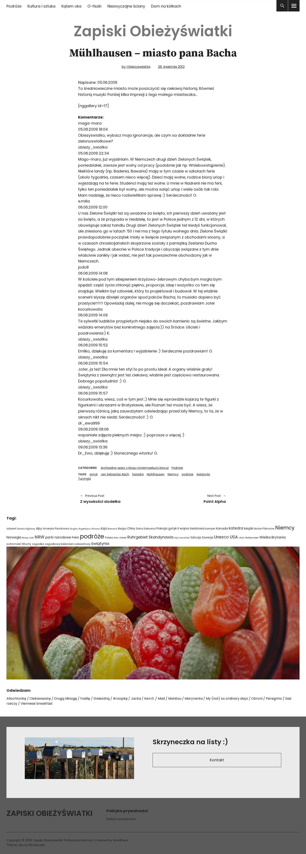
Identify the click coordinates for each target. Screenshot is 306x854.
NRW (39, 537)
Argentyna (84, 528)
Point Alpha (191, 499)
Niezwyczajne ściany (126, 6)
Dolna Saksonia (145, 528)
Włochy (26, 544)
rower (123, 537)
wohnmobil (13, 544)
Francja (161, 528)
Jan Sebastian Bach (115, 474)
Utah (241, 537)
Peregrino (274, 698)
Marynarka (194, 698)
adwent (11, 528)
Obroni (256, 698)
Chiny (131, 529)
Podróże (13, 6)
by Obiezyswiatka (136, 66)
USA (234, 537)
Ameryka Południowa (56, 528)
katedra (138, 474)
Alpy (39, 529)
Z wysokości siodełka (100, 499)
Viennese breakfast (37, 703)
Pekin (75, 537)
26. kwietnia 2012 (171, 66)
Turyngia (84, 479)
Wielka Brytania (272, 537)
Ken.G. (149, 698)
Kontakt (217, 760)
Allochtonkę (16, 698)
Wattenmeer (252, 537)
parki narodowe (58, 537)
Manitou (174, 698)
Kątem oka (71, 6)
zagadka (38, 544)
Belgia (122, 528)
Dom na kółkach (166, 6)
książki (248, 528)
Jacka (136, 698)
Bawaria (112, 528)
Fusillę (85, 698)
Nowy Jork (28, 537)
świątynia (203, 474)
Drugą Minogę (65, 698)
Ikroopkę (120, 698)
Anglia (74, 528)
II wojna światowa (191, 528)
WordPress (120, 840)
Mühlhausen (155, 474)
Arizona (95, 528)
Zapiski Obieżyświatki (153, 31)
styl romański (182, 537)
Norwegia (13, 537)
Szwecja (207, 537)
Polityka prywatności (121, 819)
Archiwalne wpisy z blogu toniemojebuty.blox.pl (135, 468)
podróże (187, 474)
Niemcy (173, 474)
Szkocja (195, 537)
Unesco (221, 537)
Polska (109, 537)
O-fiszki (94, 6)
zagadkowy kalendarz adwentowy (67, 544)
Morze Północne (264, 528)
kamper (210, 528)
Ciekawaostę (40, 698)
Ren (116, 537)
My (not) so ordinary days (227, 698)
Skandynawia (161, 537)
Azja (104, 528)
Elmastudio (37, 845)
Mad (161, 698)
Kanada (222, 528)
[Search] (282, 5)
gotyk (94, 474)
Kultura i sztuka (41, 6)
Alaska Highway (26, 528)
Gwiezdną (101, 698)
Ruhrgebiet (137, 537)
